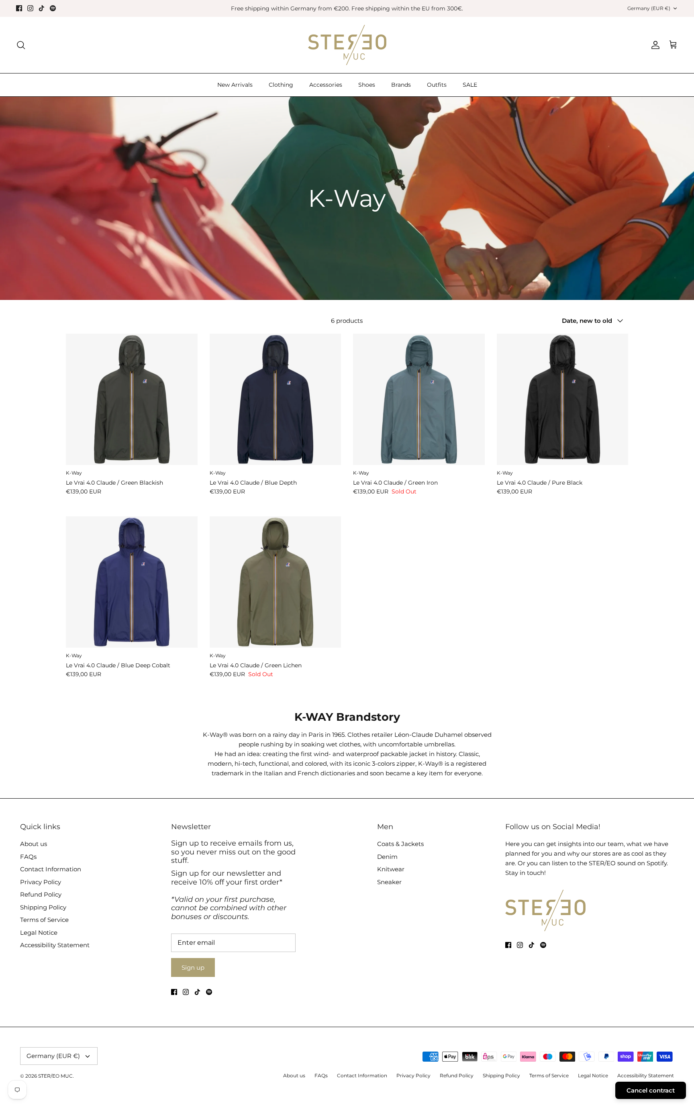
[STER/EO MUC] (347, 45)
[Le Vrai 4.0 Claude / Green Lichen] (275, 582)
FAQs (28, 856)
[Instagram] (30, 8)
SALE (470, 84)
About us (33, 844)
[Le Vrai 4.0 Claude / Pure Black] (563, 399)
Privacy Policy (40, 882)
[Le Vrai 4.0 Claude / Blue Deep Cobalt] (132, 582)
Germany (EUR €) (648, 8)
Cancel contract (651, 1090)
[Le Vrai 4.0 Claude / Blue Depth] (275, 399)
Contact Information (50, 869)
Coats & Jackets (400, 844)
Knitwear (390, 869)
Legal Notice (38, 932)
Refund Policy (40, 894)
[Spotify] (53, 8)
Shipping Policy (43, 907)
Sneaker (389, 882)
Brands (401, 84)
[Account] (653, 45)
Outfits (437, 84)
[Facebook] (19, 8)
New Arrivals (235, 84)
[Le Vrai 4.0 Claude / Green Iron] (419, 399)
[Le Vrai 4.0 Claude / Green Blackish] (132, 399)
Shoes (366, 84)
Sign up (193, 967)
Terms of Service (44, 920)
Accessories (325, 84)
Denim (387, 856)
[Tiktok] (42, 8)
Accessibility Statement (55, 945)
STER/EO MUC (55, 1076)
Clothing (281, 84)
